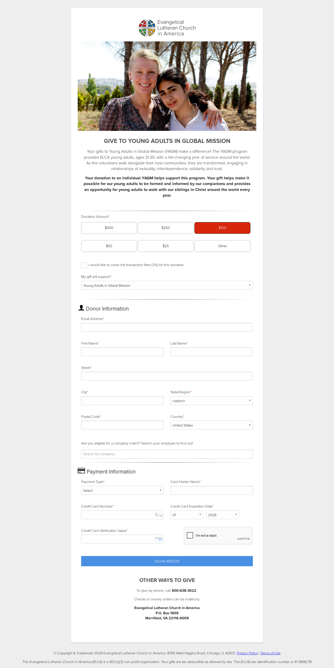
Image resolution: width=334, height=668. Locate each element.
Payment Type (92, 482)
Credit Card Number (96, 506)
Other (222, 246)
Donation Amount (94, 216)
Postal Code (90, 417)
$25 (166, 246)
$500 (109, 228)
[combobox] (167, 454)
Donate (167, 561)
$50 (109, 246)
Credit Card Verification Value (103, 531)
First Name (89, 343)
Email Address (92, 319)
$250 (166, 228)
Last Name (178, 343)
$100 (222, 228)
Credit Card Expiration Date (191, 506)
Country (176, 417)
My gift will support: (95, 277)
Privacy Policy (247, 653)
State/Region (180, 392)
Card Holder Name (184, 482)
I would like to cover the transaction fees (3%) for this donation (136, 265)
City (84, 392)
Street (85, 368)
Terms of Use (270, 653)
